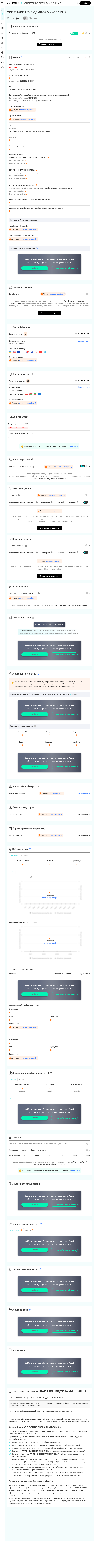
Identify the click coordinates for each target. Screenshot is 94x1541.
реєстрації (73, 446)
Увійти (35, 268)
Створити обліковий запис (64, 268)
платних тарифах (26, 110)
